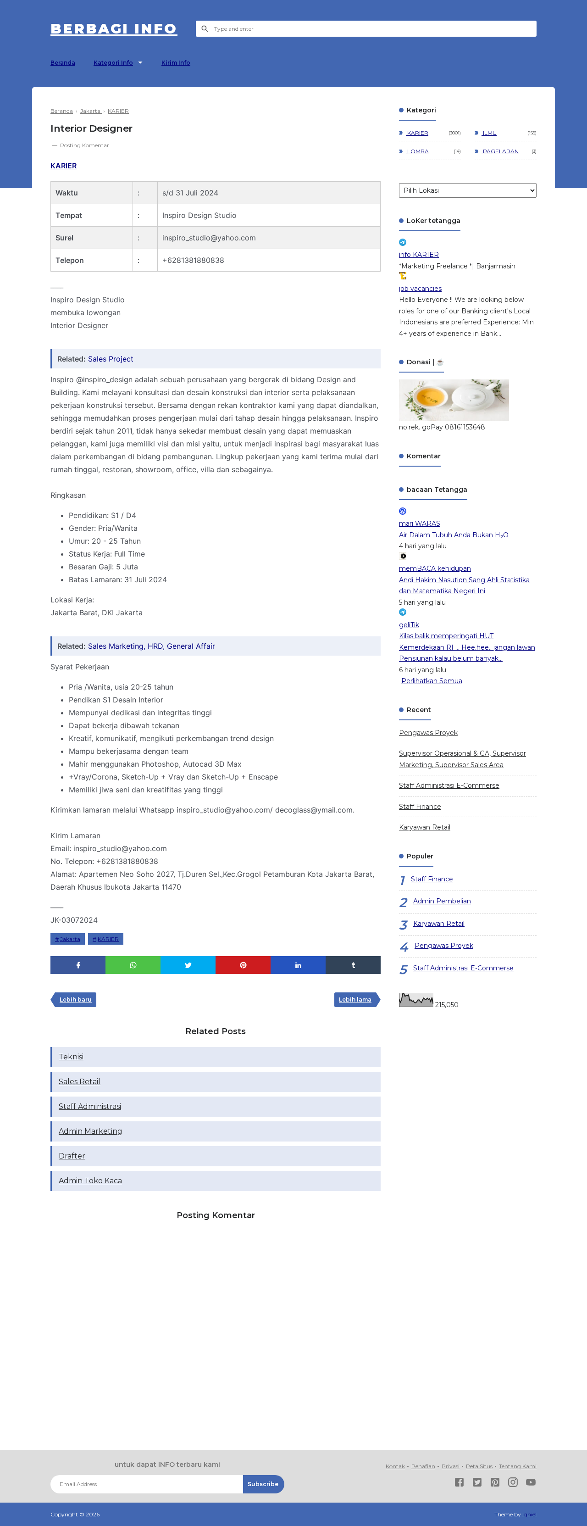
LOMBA (417, 151)
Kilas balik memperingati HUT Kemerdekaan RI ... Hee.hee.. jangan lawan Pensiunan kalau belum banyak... (467, 647)
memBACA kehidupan (435, 568)
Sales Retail (79, 1081)
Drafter (72, 1156)
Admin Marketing (90, 1131)
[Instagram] (513, 1484)
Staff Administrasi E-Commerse (449, 785)
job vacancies (420, 288)
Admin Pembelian (442, 901)
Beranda (62, 62)
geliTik (409, 625)
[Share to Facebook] (77, 965)
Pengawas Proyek (428, 733)
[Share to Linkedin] (298, 965)
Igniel (529, 1514)
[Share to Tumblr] (353, 965)
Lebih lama (355, 999)
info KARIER (419, 255)
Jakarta (70, 939)
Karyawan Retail (424, 827)
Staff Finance (420, 806)
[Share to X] (188, 965)
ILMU (489, 132)
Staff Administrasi (90, 1106)
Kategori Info (113, 62)
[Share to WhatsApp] (133, 965)
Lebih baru (76, 999)
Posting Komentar (84, 145)
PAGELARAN (500, 151)
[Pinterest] (495, 1484)
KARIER (63, 165)
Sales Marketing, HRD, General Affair (151, 646)
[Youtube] (531, 1484)
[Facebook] (459, 1484)
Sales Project (110, 358)
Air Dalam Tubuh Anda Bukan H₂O (454, 535)
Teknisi (71, 1057)
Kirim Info (175, 62)
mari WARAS (419, 523)
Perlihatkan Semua (431, 681)
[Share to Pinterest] (243, 965)
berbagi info (113, 28)
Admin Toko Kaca (90, 1180)
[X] (477, 1484)
